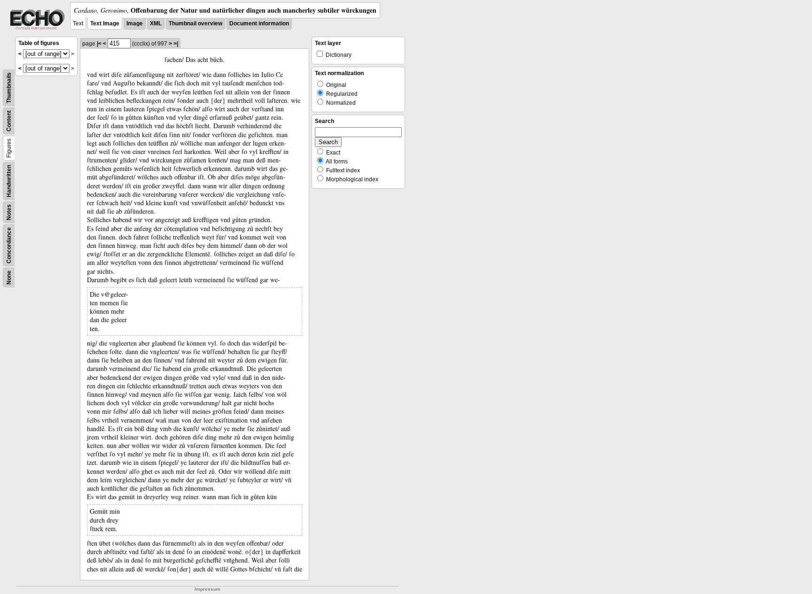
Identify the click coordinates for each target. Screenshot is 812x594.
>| (175, 43)
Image (134, 23)
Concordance (9, 245)
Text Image (104, 23)
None (9, 277)
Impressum (207, 589)
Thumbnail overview (195, 23)
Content (9, 120)
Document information (259, 23)
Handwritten (9, 181)
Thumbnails (9, 87)
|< (99, 43)
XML (156, 23)
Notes (9, 212)
